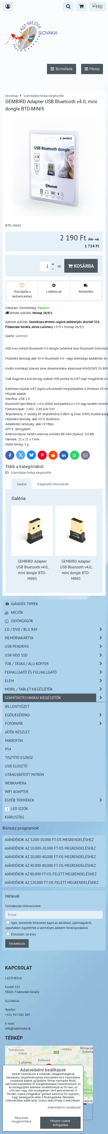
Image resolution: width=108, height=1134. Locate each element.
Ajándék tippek (24, 603)
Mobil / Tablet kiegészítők (29, 689)
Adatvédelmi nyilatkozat (64, 1107)
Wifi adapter (16, 791)
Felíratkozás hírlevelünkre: (23, 906)
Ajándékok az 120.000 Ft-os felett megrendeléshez (51, 882)
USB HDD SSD (16, 655)
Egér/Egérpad (17, 714)
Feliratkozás (17, 943)
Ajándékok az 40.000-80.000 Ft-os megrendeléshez (50, 865)
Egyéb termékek (19, 799)
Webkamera (15, 782)
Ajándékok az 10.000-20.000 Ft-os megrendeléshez (50, 848)
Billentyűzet (17, 706)
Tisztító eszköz (19, 757)
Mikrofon (14, 740)
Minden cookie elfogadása (60, 1123)
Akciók (16, 612)
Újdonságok (21, 620)
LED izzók (19, 808)
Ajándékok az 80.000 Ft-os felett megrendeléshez (50, 873)
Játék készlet (17, 731)
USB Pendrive (17, 646)
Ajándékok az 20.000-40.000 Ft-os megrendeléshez (50, 856)
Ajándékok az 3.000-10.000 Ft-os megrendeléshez (49, 839)
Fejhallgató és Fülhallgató (31, 672)
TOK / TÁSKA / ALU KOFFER (27, 663)
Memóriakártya (19, 637)
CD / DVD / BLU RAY (21, 629)
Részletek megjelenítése (21, 1119)
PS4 (8, 748)
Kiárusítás (14, 817)
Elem (9, 680)
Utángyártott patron (24, 774)
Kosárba (83, 266)
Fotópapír (14, 723)
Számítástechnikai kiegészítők (31, 472)
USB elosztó (16, 765)
